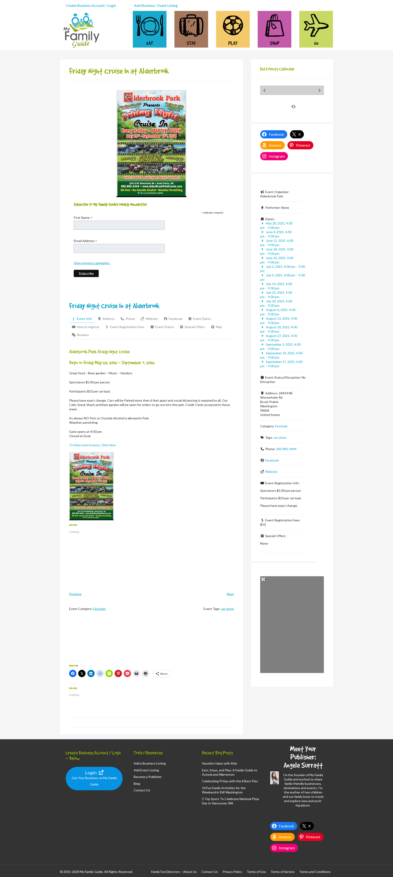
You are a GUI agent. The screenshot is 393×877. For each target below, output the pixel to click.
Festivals (99, 609)
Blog (137, 783)
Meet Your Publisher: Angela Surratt (303, 756)
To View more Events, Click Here (92, 445)
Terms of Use (256, 872)
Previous (75, 594)
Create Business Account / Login (91, 5)
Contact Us (142, 790)
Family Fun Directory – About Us (174, 872)
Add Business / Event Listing (156, 5)
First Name (83, 218)
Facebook (272, 460)
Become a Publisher (148, 777)
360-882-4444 (286, 449)
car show (227, 609)
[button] (91, 486)
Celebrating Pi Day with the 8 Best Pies (230, 781)
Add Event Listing (146, 770)
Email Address (85, 241)
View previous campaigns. (92, 263)
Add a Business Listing (150, 763)
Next (230, 594)
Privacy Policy (232, 872)
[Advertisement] (151, 640)
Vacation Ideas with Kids (219, 763)
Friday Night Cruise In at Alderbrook (114, 305)
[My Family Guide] (80, 48)
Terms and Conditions (315, 872)
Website (271, 472)
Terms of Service (283, 872)
